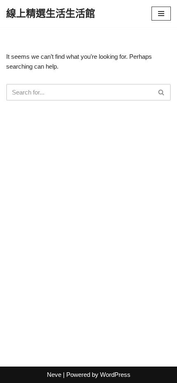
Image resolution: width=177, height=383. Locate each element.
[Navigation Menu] (161, 14)
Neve (54, 374)
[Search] (161, 92)
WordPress (115, 374)
